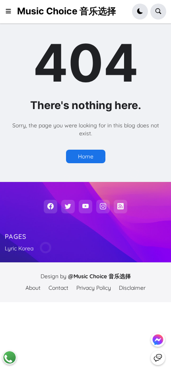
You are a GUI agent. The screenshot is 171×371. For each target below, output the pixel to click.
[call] (9, 357)
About (33, 287)
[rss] (120, 206)
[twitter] (68, 206)
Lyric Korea (19, 248)
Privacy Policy (93, 287)
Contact (58, 287)
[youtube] (85, 206)
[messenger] (158, 339)
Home (85, 156)
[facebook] (50, 206)
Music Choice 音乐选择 (66, 11)
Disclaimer (132, 287)
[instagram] (103, 206)
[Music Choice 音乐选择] (158, 358)
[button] (11, 12)
